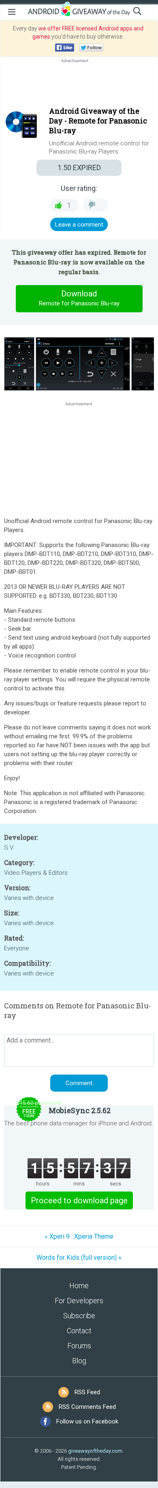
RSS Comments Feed (87, 1406)
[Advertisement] (79, 84)
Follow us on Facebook (87, 1421)
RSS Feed (87, 1392)
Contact (79, 1330)
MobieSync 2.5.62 (80, 1110)
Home (79, 1285)
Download (79, 298)
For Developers (79, 1300)
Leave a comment (79, 224)
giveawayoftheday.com (95, 1451)
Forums (79, 1345)
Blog (79, 1360)
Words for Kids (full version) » (79, 1257)
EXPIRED (79, 167)
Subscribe (79, 1315)
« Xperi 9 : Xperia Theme (79, 1236)
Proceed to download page (79, 1200)
